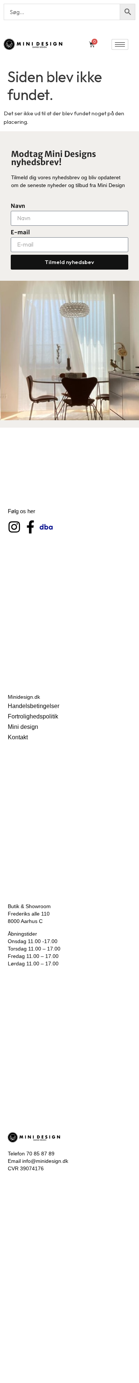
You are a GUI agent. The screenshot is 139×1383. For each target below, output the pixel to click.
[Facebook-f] (30, 526)
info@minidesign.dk (45, 1161)
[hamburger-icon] (120, 44)
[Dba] (46, 526)
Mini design (23, 727)
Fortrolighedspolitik (33, 716)
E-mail (20, 232)
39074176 (32, 1168)
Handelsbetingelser (33, 706)
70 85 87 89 (40, 1154)
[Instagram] (14, 526)
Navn (18, 205)
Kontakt (18, 737)
